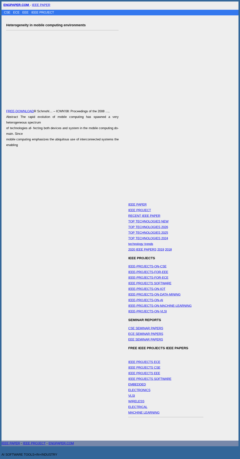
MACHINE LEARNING (144, 412)
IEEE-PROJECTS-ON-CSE (147, 266)
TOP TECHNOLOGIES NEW (148, 221)
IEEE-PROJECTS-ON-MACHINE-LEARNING (160, 306)
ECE (16, 12)
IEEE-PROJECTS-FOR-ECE (148, 277)
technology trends (140, 244)
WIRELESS (136, 401)
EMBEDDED (137, 384)
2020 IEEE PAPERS (142, 249)
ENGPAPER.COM (61, 443)
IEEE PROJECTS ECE (144, 362)
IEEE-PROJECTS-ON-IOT (146, 289)
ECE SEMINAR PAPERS (145, 334)
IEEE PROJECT (42, 12)
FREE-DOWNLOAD (20, 111)
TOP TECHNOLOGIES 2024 (148, 238)
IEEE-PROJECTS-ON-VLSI (147, 311)
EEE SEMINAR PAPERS (145, 339)
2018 (168, 249)
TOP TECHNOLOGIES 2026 (148, 227)
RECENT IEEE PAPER (144, 216)
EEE (25, 12)
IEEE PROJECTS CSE (144, 367)
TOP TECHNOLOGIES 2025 (148, 232)
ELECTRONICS (139, 390)
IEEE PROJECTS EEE (144, 373)
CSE (7, 12)
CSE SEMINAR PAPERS (145, 328)
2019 (160, 249)
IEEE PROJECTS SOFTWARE (149, 283)
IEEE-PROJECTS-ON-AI (145, 300)
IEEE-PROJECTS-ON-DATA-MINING (154, 294)
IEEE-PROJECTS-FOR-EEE (148, 272)
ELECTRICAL (137, 407)
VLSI (131, 396)
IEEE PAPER (41, 5)
